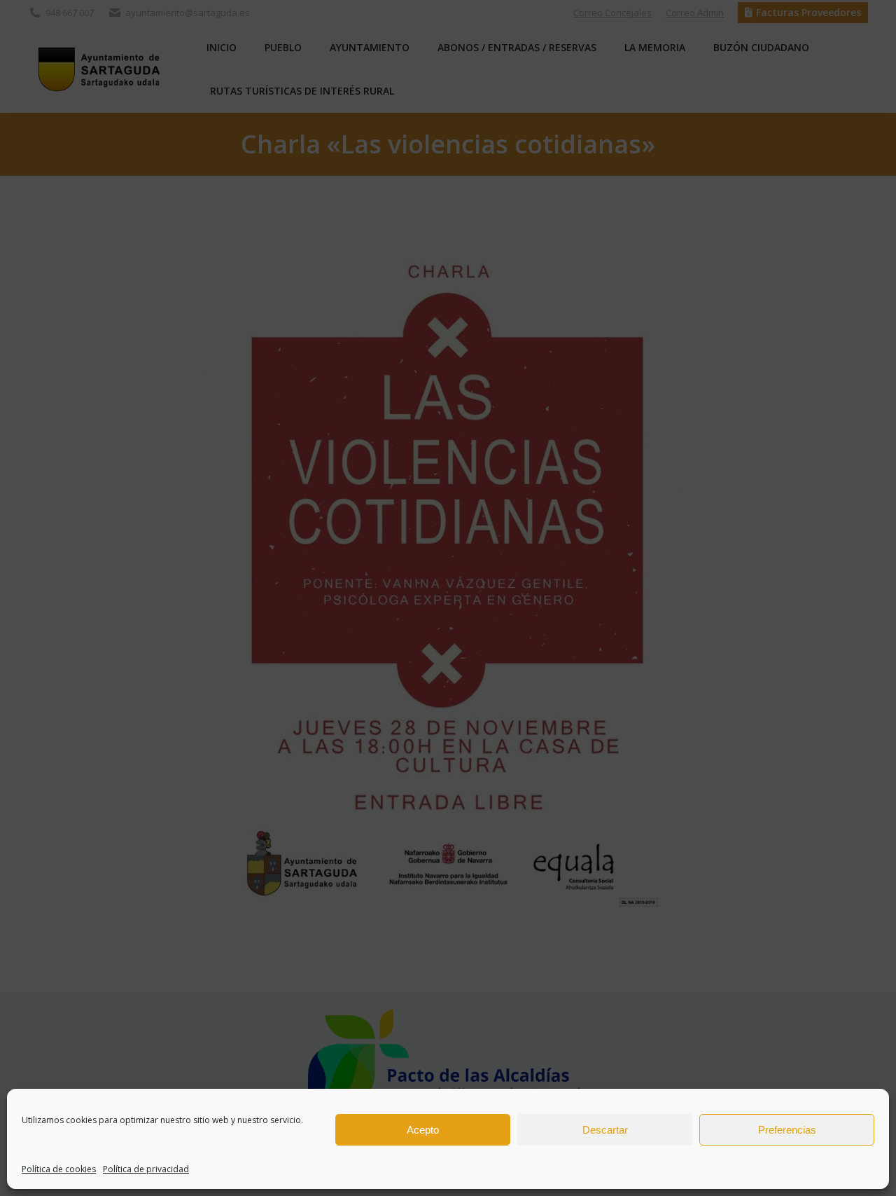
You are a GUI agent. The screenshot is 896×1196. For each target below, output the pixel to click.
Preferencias (787, 1130)
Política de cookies (59, 1169)
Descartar (605, 1130)
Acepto (423, 1130)
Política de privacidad (146, 1169)
